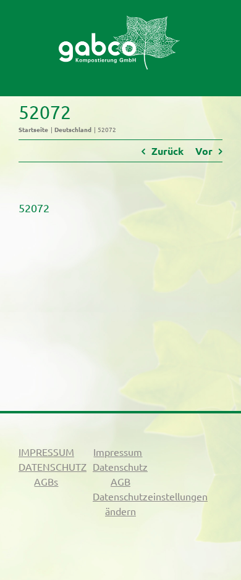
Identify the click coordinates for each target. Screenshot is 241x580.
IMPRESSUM (46, 451)
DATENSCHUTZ (53, 466)
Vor (204, 150)
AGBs (46, 481)
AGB (120, 481)
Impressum (117, 451)
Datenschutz (120, 466)
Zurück (167, 150)
